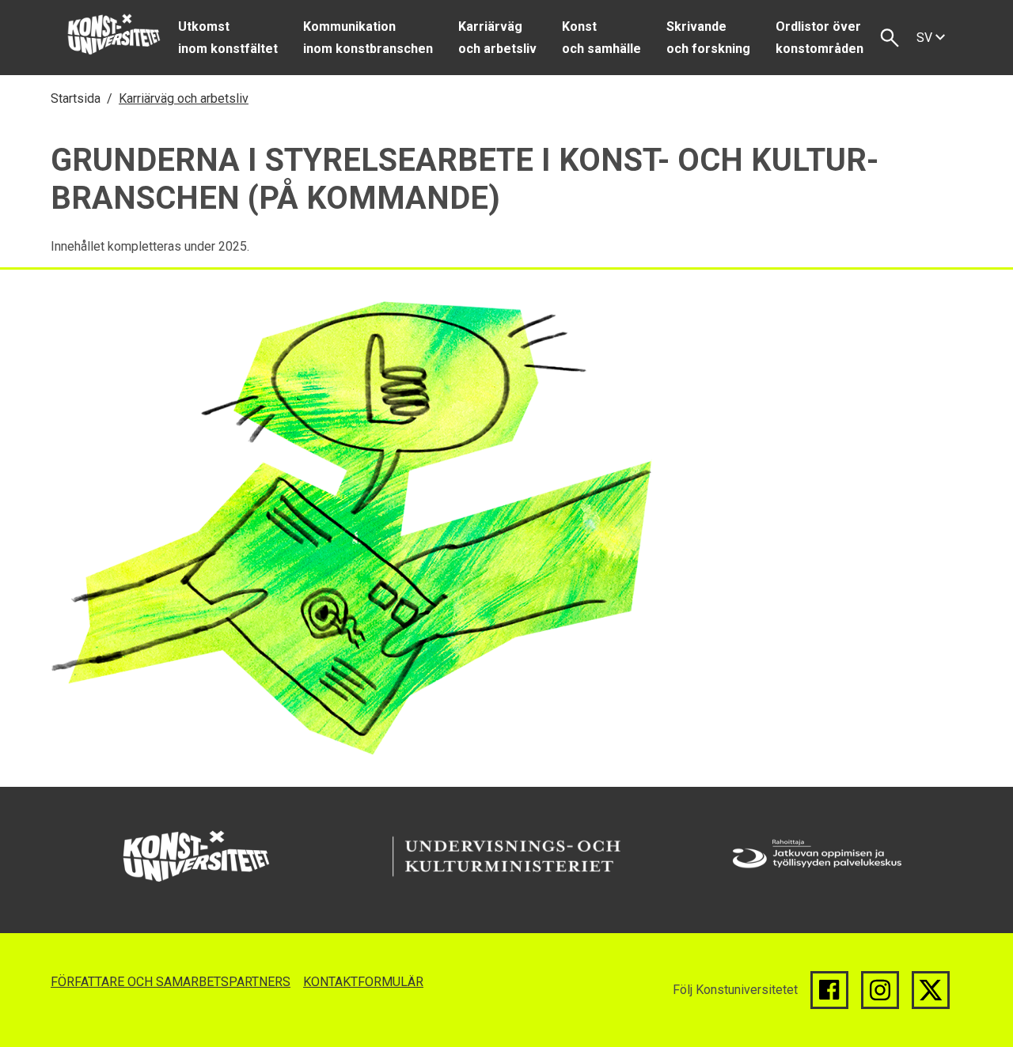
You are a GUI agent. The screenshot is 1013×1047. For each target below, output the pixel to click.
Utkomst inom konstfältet (228, 37)
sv (925, 37)
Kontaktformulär (363, 981)
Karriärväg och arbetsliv (497, 37)
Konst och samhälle (601, 37)
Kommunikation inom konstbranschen (368, 37)
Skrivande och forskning (708, 37)
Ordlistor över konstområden (819, 37)
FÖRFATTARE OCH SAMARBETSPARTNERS (170, 981)
